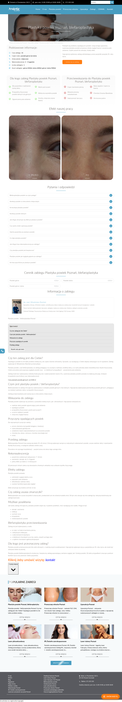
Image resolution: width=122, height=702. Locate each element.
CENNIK (101, 9)
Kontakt (110, 9)
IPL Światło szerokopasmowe (16, 690)
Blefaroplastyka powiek (50, 682)
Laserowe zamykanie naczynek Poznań (19, 692)
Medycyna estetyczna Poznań (18, 43)
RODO (10, 678)
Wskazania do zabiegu (16, 338)
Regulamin (11, 682)
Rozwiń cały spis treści (17, 349)
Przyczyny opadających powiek (19, 341)
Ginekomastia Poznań (50, 684)
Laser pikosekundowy (50, 686)
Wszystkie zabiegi (33, 43)
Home (38, 9)
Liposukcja (84, 9)
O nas (44, 9)
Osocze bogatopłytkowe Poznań (53, 692)
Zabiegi (92, 9)
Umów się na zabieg (72, 62)
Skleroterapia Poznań (14, 688)
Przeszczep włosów (70, 9)
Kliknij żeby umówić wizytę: (31, 560)
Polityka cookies (12, 686)
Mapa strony (12, 684)
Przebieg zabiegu (14, 345)
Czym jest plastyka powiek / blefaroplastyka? (23, 334)
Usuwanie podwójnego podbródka (54, 690)
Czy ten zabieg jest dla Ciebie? (18, 331)
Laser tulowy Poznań (50, 678)
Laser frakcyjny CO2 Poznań (52, 680)
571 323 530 (69, 2)
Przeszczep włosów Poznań (52, 688)
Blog (9, 680)
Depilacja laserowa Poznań (51, 676)
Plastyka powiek (55, 9)
